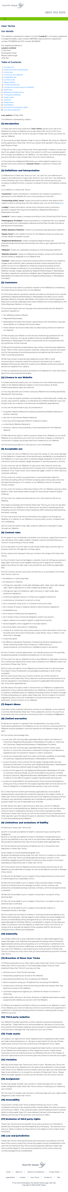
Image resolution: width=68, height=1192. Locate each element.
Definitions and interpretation (16, 70)
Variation (7, 100)
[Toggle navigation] (4, 18)
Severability (8, 105)
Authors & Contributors (35, 1172)
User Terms (34, 1177)
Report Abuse (9, 82)
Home (8, 1172)
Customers (8, 72)
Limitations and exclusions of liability (19, 87)
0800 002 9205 (55, 12)
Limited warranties (11, 85)
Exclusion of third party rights (16, 107)
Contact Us (48, 1177)
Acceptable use (10, 77)
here (61, 203)
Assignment (9, 102)
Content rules (9, 80)
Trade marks (9, 97)
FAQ (58, 1177)
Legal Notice (10, 1177)
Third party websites (12, 95)
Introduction (9, 67)
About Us (19, 1172)
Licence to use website (13, 75)
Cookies (22, 1177)
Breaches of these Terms (14, 92)
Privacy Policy (54, 1172)
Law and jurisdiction (12, 110)
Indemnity (8, 90)
